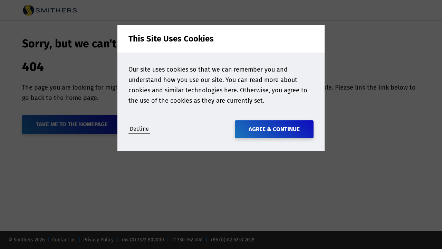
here (230, 90)
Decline (139, 129)
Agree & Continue (274, 129)
